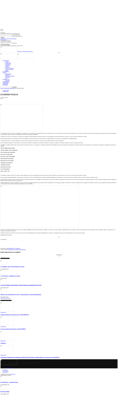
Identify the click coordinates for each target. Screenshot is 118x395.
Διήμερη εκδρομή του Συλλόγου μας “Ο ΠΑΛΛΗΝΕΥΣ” (14, 314)
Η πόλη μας (7, 67)
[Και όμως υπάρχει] (3, 389)
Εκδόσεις (7, 66)
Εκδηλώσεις (7, 65)
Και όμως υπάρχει (5, 391)
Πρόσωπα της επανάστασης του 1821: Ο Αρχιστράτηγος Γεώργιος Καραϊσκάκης (20, 294)
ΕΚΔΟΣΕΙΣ (5, 84)
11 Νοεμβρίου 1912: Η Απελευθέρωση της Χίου (12, 266)
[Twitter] (17, 100)
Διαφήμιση (5, 369)
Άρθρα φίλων (8, 63)
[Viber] (34, 100)
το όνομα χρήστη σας (16, 34)
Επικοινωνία (5, 372)
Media (6, 70)
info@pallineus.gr (9, 367)
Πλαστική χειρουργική (9, 76)
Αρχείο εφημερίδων (9, 69)
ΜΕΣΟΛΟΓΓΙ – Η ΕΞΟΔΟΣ (14, 248)
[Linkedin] (30, 100)
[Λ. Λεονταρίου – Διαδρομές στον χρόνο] (3, 273)
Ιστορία (6, 61)
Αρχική (1, 88)
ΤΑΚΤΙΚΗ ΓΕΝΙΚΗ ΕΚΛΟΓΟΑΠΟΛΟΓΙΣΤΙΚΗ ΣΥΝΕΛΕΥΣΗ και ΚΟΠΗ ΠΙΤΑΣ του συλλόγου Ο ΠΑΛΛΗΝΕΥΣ (30, 357)
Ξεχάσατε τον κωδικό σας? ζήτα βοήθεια (8, 38)
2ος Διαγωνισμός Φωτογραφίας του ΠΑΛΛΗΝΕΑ (13, 329)
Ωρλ (6, 78)
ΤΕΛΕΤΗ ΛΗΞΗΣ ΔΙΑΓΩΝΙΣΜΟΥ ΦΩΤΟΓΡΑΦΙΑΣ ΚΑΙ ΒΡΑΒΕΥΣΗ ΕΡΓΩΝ (20, 285)
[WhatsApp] (25, 100)
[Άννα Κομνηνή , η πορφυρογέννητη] (3, 379)
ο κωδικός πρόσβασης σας (17, 36)
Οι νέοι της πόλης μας (9, 68)
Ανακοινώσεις (8, 62)
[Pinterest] (21, 100)
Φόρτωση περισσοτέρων (5, 298)
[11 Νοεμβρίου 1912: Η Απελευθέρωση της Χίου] (3, 264)
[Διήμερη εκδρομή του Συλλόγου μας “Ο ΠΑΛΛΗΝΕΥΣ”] (7, 311)
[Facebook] (12, 100)
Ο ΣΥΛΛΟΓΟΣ (6, 60)
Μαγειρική (7, 80)
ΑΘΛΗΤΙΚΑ (5, 83)
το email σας (14, 43)
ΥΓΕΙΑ (4, 72)
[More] (39, 100)
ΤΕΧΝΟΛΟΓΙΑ (6, 81)
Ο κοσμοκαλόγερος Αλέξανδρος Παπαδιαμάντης (16, 249)
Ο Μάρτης (3, 343)
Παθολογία (7, 74)
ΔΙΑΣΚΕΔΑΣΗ (6, 79)
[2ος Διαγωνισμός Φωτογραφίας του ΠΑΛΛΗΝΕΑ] (7, 325)
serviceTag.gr (12, 374)
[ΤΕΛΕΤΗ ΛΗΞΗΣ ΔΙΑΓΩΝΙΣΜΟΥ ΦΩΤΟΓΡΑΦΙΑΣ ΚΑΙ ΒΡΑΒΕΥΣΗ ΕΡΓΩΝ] (3, 282)
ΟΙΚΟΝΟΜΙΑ (6, 82)
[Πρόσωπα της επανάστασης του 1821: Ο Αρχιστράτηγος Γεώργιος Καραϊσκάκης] (3, 292)
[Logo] (8, 58)
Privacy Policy (3, 39)
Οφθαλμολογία (8, 73)
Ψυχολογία (7, 77)
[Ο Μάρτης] (7, 339)
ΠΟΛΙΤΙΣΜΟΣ (6, 71)
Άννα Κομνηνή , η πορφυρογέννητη (9, 382)
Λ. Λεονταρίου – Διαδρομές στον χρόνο (10, 276)
